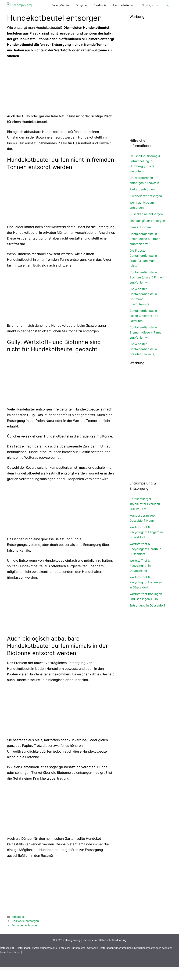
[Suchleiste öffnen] (167, 5)
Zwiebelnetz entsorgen (146, 196)
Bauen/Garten (60, 5)
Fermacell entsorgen (25, 925)
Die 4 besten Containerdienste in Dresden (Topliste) (143, 349)
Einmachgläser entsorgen (147, 221)
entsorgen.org (72, 940)
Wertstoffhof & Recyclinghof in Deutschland (140, 565)
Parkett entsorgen (142, 189)
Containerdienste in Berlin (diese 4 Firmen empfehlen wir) (145, 239)
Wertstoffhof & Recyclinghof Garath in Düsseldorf (145, 549)
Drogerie (81, 5)
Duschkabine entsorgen (146, 214)
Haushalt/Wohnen (124, 5)
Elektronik (100, 5)
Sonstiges (148, 5)
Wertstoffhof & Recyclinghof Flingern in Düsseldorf (146, 532)
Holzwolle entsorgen (25, 921)
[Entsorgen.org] (19, 5)
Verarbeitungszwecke (44, 947)
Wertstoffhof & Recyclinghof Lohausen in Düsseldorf (146, 582)
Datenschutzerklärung (112, 940)
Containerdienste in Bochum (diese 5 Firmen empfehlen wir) (147, 277)
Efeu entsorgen (140, 227)
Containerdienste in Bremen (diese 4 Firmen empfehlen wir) (146, 332)
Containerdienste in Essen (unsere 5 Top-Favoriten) (145, 316)
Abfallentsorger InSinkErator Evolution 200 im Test (145, 504)
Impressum (90, 940)
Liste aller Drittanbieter (72, 947)
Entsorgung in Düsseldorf (147, 605)
